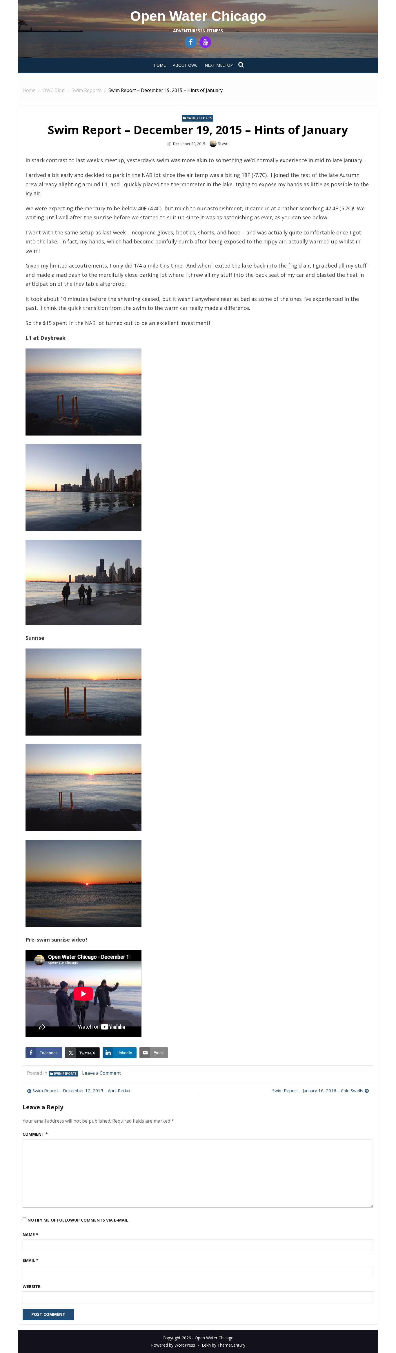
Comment (35, 1134)
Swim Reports (199, 118)
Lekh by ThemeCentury (223, 1345)
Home (160, 65)
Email (31, 1260)
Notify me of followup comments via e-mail (78, 1220)
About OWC (185, 65)
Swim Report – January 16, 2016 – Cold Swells (317, 1090)
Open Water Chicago (198, 16)
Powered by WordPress (173, 1345)
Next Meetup (219, 65)
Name (30, 1234)
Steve (223, 143)
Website (31, 1286)
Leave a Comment (101, 1073)
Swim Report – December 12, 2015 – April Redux (81, 1090)
